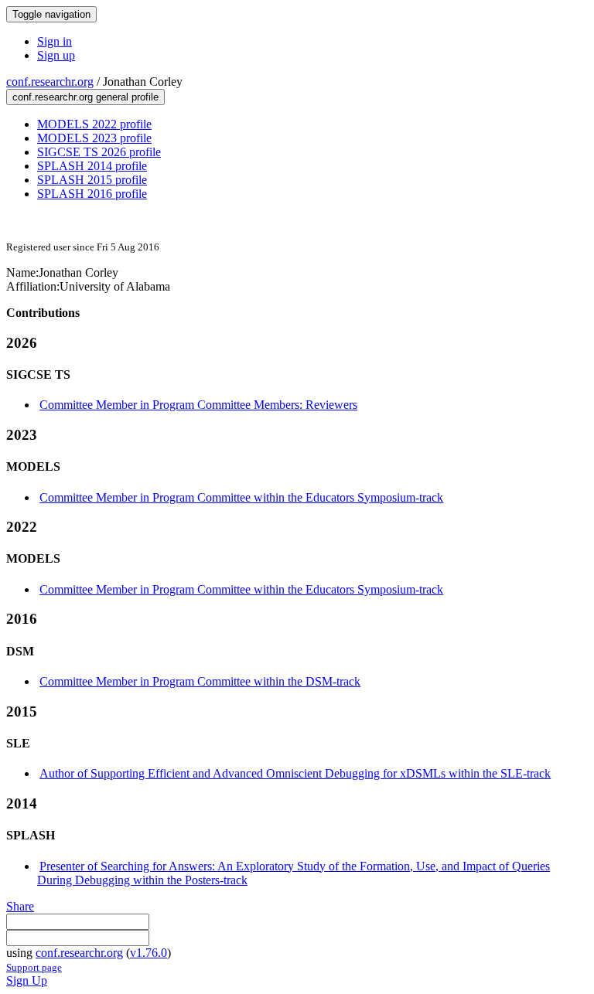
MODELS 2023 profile (94, 138)
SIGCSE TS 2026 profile (99, 151)
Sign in (54, 41)
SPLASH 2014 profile (92, 165)
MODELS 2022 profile (94, 124)
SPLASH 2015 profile (92, 179)
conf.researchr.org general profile (85, 97)
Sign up (56, 55)
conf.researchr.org (50, 81)
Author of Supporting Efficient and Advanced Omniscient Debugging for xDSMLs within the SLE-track (295, 773)
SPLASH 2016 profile (92, 193)
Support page (34, 967)
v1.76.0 (148, 952)
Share (20, 906)
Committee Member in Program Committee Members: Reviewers (198, 404)
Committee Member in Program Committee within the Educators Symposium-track (241, 497)
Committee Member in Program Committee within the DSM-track (199, 681)
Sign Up (26, 980)
